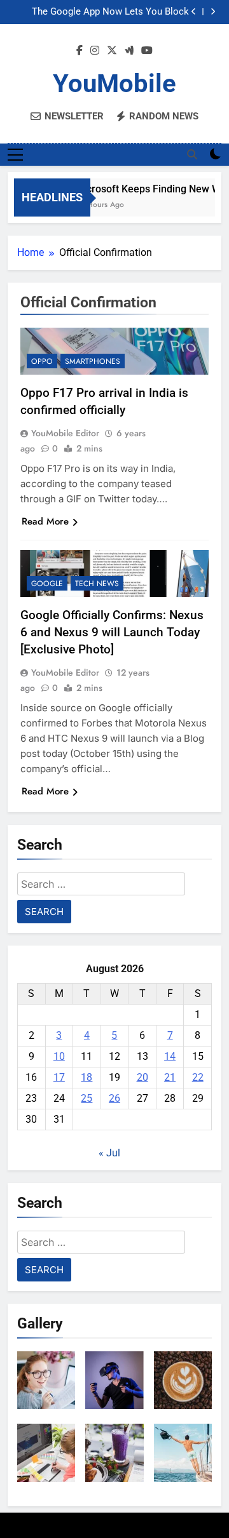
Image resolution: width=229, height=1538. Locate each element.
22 (198, 1077)
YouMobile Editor (65, 433)
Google (47, 583)
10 (59, 1056)
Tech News (97, 583)
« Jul (109, 1153)
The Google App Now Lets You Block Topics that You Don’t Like (110, 12)
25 (86, 1098)
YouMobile (114, 83)
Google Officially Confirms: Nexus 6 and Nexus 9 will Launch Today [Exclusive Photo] (112, 632)
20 (142, 1077)
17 (59, 1077)
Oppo (42, 361)
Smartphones (92, 361)
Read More (45, 521)
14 (170, 1056)
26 (114, 1098)
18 (86, 1077)
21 (170, 1077)
